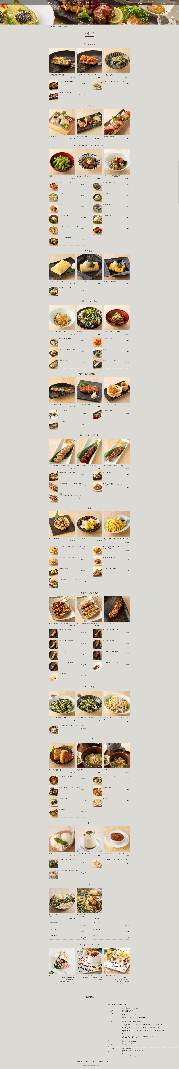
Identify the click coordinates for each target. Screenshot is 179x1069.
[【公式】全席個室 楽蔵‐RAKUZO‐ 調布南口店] (50, 3)
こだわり (72, 1061)
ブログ (107, 1061)
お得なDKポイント (152, 1)
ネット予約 (163, 3)
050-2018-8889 (141, 3)
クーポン (93, 1061)
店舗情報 (101, 1061)
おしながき (80, 1061)
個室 (87, 1061)
